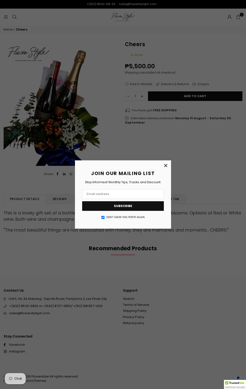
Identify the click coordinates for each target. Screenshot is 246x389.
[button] (235, 384)
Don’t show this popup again (125, 217)
